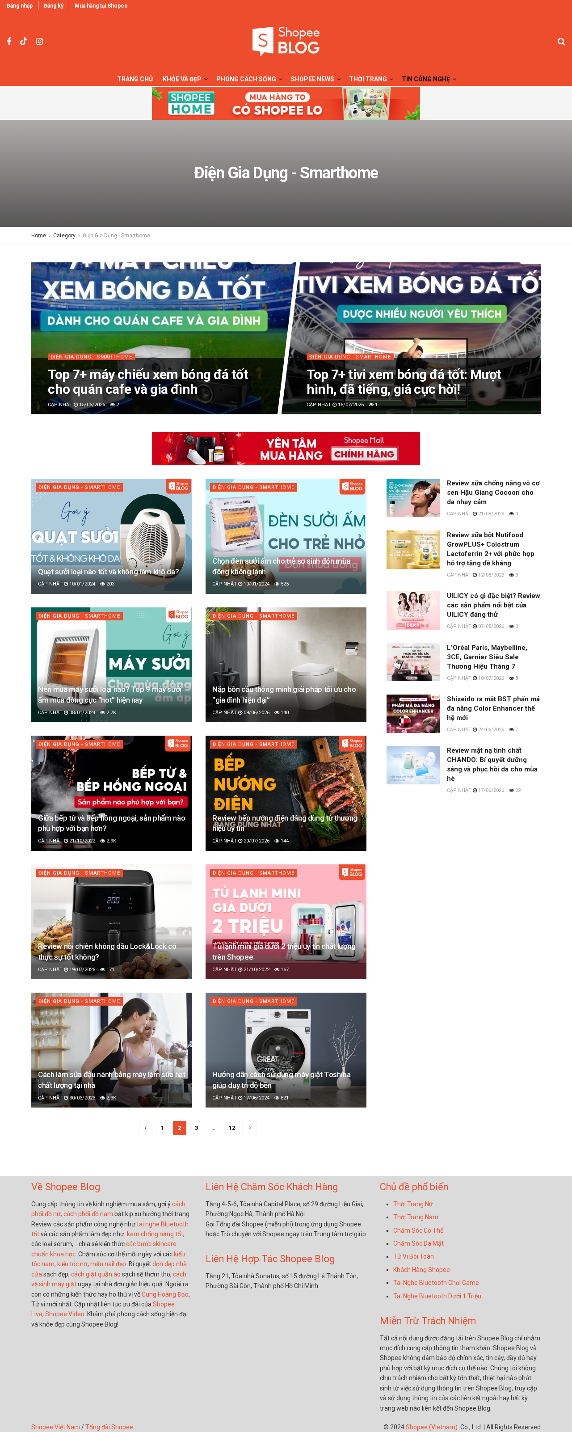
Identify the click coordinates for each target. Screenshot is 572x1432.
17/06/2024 (255, 1098)
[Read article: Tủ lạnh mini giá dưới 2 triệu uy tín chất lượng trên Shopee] (286, 921)
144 (284, 841)
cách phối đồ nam (88, 1213)
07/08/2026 (490, 626)
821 (284, 1098)
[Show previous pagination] (145, 1128)
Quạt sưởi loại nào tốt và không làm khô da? (108, 571)
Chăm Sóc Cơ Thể (418, 1230)
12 (232, 1128)
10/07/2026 (490, 678)
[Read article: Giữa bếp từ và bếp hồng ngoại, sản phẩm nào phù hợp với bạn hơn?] (111, 793)
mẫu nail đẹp (108, 1264)
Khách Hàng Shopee (421, 1269)
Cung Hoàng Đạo (165, 1294)
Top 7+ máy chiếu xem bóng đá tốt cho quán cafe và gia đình (148, 381)
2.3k (110, 1098)
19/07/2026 (81, 970)
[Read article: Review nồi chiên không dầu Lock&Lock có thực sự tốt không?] (111, 921)
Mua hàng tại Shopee (101, 6)
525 (284, 584)
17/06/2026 (490, 790)
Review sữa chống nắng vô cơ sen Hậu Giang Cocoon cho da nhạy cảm (493, 492)
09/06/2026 (255, 713)
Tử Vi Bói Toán (413, 1256)
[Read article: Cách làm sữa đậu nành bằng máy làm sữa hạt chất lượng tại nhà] (111, 1050)
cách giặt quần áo (96, 1274)
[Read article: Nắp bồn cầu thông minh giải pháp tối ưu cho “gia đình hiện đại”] (286, 664)
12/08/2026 (490, 575)
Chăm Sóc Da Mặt (418, 1243)
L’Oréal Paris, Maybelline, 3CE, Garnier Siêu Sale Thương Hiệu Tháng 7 (487, 657)
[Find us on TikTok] (23, 41)
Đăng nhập (20, 6)
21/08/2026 (490, 514)
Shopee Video (64, 1314)
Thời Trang (368, 79)
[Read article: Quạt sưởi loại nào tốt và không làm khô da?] (111, 536)
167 (284, 970)
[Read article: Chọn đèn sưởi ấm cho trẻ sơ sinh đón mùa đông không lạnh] (286, 536)
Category (64, 235)
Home (38, 235)
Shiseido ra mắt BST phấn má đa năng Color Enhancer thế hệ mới (493, 708)
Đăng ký (53, 6)
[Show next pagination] (250, 1128)
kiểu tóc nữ (72, 1264)
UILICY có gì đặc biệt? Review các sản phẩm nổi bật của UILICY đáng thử (493, 605)
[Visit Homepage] (286, 42)
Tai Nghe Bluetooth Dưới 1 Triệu (437, 1296)
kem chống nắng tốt (155, 1234)
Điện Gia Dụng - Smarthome (116, 235)
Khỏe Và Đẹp (182, 79)
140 (284, 713)
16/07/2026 (350, 405)
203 (109, 584)
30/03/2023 (81, 1098)
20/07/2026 (255, 841)
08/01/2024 (81, 713)
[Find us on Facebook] (9, 42)
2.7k (110, 713)
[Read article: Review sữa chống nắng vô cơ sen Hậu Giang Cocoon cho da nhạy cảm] (413, 498)
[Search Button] (561, 41)
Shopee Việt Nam (55, 1427)
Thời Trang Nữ (413, 1204)
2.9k (110, 841)
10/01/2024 (81, 584)
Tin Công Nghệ (426, 79)
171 (109, 970)
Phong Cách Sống (246, 79)
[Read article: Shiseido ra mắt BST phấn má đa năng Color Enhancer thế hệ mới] (413, 714)
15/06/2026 (91, 405)
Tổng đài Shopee (109, 1427)
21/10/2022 (81, 841)
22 (517, 790)
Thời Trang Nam (415, 1217)
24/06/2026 (490, 730)
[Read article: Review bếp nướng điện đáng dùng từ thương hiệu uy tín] (286, 793)
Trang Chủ (135, 79)
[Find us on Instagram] (39, 42)
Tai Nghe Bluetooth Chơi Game (436, 1282)
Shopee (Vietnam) (432, 1427)
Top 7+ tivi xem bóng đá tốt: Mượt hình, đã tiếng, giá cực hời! (404, 381)
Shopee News (312, 79)
